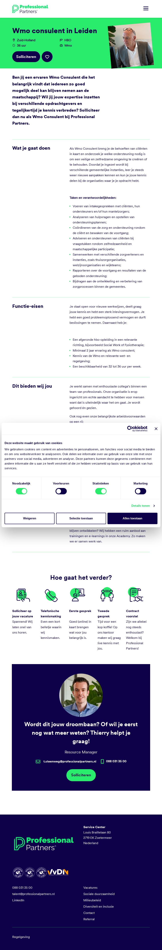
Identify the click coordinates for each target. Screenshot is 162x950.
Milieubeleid (92, 900)
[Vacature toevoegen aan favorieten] (47, 56)
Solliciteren (26, 56)
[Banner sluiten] (156, 428)
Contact (89, 913)
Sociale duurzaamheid (99, 894)
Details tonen (140, 505)
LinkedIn (18, 900)
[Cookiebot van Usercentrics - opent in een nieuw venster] (130, 429)
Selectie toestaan (81, 518)
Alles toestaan (132, 518)
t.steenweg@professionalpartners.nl (69, 761)
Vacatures (90, 887)
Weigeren (29, 518)
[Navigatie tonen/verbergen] (146, 9)
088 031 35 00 (22, 887)
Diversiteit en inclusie (98, 906)
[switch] (61, 491)
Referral (89, 919)
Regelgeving (21, 937)
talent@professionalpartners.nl (33, 894)
